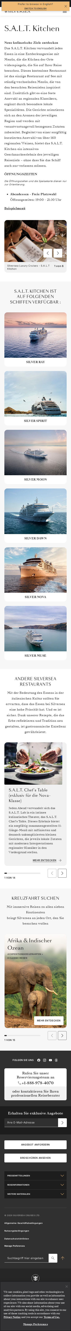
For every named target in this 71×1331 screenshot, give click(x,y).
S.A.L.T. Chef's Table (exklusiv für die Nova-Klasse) (30, 795)
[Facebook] (39, 1060)
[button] (47, 253)
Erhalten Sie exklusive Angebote (35, 1113)
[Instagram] (44, 1060)
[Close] (67, 1286)
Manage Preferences (14, 1246)
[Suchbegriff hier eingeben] (53, 1258)
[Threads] (56, 1060)
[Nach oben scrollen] (63, 1258)
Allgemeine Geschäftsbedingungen (23, 1223)
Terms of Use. (52, 1317)
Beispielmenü (14, 208)
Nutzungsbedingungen (16, 1231)
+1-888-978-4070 (38, 1083)
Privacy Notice (12, 1317)
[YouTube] (50, 1060)
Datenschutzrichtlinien (16, 1238)
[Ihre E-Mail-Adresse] (62, 1122)
